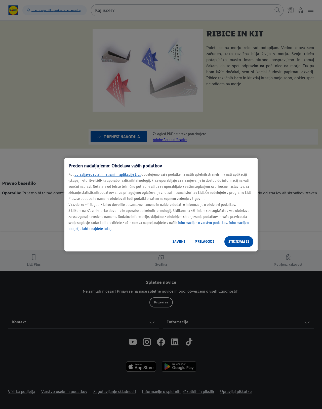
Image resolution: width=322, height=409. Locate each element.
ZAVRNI (179, 241)
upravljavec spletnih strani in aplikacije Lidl (107, 174)
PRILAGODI (204, 241)
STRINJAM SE (238, 241)
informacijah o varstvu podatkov (202, 222)
